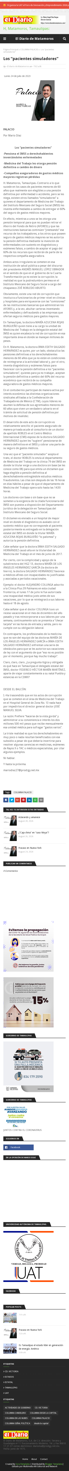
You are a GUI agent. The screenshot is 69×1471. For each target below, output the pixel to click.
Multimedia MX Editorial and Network (40, 1466)
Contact (44, 1459)
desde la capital (41, 1423)
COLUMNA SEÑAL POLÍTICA (17, 1423)
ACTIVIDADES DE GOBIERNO (18, 1408)
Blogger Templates (53, 1464)
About (34, 1459)
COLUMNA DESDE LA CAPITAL (43, 1413)
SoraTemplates (23, 1464)
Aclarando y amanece (29, 817)
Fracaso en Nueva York (30, 848)
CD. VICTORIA (11, 1371)
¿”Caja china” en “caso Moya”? (33, 832)
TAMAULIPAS (11, 1387)
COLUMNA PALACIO (29, 49)
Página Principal (10, 49)
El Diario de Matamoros (34, 39)
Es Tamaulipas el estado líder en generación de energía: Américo (41, 1347)
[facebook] (18, 1147)
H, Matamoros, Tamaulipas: (26, 28)
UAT (7, 1393)
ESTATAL (9, 1382)
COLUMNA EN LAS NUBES (16, 1418)
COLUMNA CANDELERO (15, 1413)
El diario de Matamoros (18, 66)
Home (25, 1459)
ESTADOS (9, 1377)
